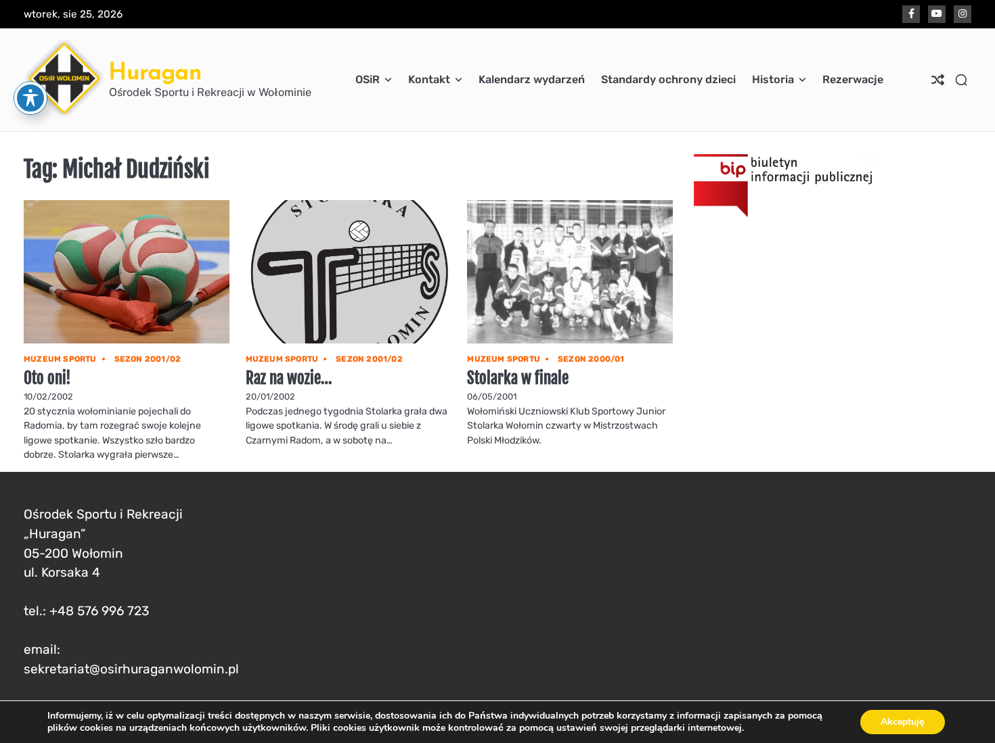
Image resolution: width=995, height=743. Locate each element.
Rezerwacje (852, 79)
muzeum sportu (60, 359)
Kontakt (429, 79)
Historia (773, 79)
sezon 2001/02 (147, 359)
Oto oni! (47, 378)
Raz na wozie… (289, 378)
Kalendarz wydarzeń (532, 79)
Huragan (155, 71)
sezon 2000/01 (591, 359)
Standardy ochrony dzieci (668, 79)
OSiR (367, 79)
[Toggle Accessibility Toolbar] (30, 98)
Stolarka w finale (518, 378)
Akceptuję (903, 721)
